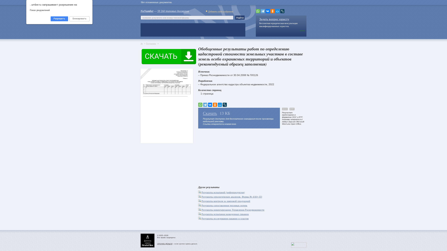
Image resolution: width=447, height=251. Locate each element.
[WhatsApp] (258, 11)
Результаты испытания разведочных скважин (225, 214)
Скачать (210, 113)
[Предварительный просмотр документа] (199, 192)
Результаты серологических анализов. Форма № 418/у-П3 (231, 196)
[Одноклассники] (272, 11)
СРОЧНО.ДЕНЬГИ (164, 244)
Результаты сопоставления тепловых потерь (224, 205)
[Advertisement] (252, 156)
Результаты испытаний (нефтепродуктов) (223, 192)
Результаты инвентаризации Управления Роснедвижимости (232, 209)
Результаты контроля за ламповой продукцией (225, 201)
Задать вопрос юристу (274, 19)
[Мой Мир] (277, 11)
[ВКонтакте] (268, 11)
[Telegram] (263, 11)
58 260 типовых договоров (173, 11)
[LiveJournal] (282, 11)
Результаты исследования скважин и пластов (225, 218)
